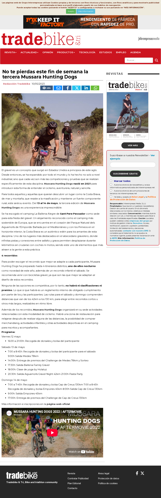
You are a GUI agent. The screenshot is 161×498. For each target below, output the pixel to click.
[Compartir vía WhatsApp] (95, 88)
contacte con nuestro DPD (135, 231)
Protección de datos (108, 478)
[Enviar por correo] (58, 88)
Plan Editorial (74, 483)
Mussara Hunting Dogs (47, 309)
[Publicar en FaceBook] (67, 88)
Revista (10, 52)
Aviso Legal (137, 197)
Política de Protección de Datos (127, 239)
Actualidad (29, 52)
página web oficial (58, 404)
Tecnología (87, 52)
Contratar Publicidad (78, 478)
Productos (65, 52)
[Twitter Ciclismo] (142, 473)
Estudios (105, 52)
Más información (85, 11)
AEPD (114, 238)
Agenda (135, 52)
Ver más (133, 145)
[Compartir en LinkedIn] (85, 88)
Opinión (47, 52)
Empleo (121, 52)
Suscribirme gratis (125, 173)
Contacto (72, 488)
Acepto (71, 11)
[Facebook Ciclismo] (137, 473)
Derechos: (138, 223)
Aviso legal (103, 473)
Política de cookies (108, 483)
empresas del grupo (139, 221)
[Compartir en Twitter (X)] (76, 88)
